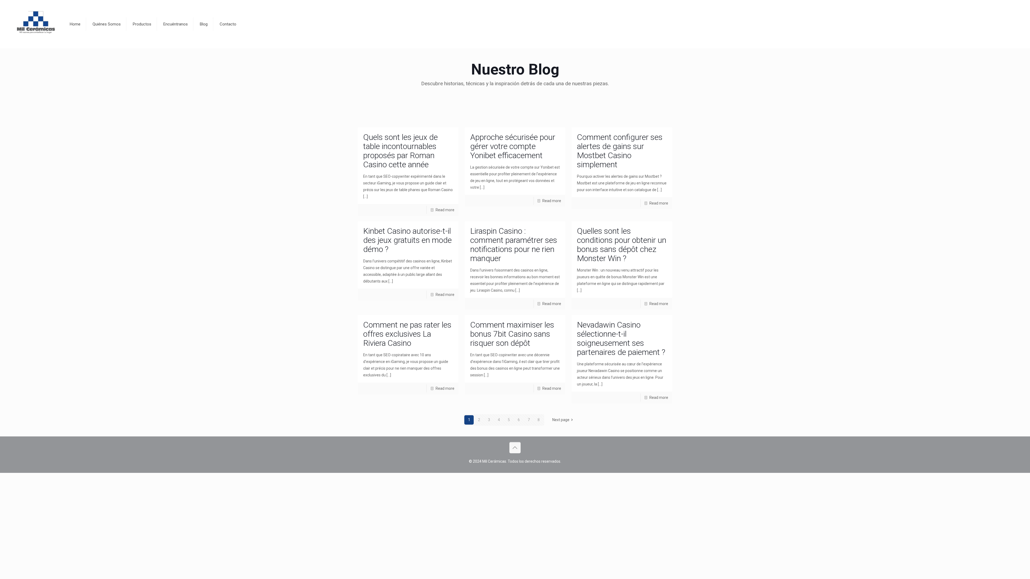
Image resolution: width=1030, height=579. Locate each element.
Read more (445, 210)
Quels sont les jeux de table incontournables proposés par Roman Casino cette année (400, 150)
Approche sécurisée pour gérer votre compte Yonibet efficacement (512, 146)
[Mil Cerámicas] (36, 24)
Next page (560, 420)
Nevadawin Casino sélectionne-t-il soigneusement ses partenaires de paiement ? (621, 338)
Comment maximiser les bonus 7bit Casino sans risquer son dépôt (512, 334)
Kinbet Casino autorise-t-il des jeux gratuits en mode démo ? (407, 240)
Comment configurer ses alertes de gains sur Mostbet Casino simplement (620, 150)
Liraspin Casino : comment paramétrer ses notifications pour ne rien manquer (513, 244)
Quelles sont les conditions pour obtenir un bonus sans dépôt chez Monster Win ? (621, 244)
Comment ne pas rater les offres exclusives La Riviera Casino (407, 334)
